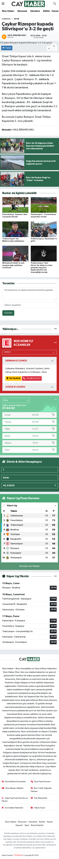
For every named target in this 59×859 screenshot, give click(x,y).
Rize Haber (8, 11)
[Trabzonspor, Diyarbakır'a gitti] (44, 229)
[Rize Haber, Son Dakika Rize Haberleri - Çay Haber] (28, 4)
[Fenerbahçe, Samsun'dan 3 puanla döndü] (15, 205)
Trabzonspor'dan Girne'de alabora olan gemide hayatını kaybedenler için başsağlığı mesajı (41, 267)
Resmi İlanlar (37, 825)
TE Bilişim (18, 855)
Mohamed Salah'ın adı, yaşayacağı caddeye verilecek (13, 265)
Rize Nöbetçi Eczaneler (15, 782)
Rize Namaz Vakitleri (14, 788)
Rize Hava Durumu (42, 782)
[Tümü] (55, 329)
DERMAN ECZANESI (16, 360)
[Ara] (54, 4)
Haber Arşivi (39, 808)
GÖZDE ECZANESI (15, 387)
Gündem (35, 11)
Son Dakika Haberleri (14, 808)
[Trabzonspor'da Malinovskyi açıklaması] (15, 229)
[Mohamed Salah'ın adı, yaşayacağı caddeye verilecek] (15, 253)
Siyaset (19, 825)
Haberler (6, 19)
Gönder (8, 313)
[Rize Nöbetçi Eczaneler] (55, 343)
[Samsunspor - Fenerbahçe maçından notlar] (44, 205)
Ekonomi (22, 11)
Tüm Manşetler (40, 798)
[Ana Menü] (3, 4)
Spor (16, 19)
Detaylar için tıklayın (29, 566)
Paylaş (8, 48)
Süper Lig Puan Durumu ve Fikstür (15, 799)
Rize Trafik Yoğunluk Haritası (41, 789)
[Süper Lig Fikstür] (55, 576)
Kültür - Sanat (50, 11)
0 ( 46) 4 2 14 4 (33, 378)
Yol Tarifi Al (14, 378)
